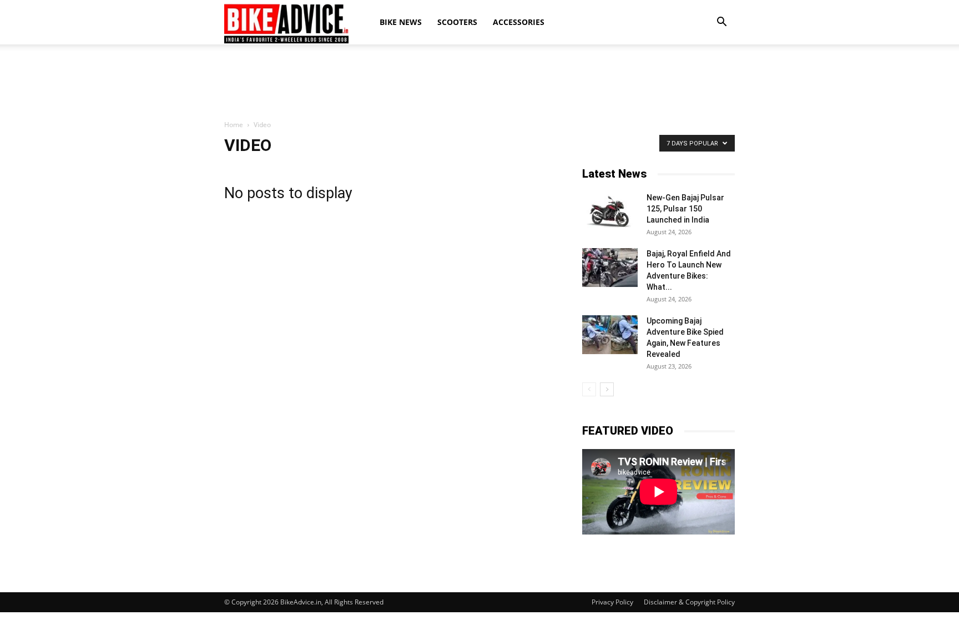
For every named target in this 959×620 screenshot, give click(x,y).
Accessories (518, 22)
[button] (721, 22)
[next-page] (607, 389)
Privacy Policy (612, 602)
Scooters (457, 22)
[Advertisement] (479, 83)
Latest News (614, 173)
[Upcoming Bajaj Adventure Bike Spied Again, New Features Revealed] (610, 334)
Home (233, 124)
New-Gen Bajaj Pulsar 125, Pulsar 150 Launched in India (685, 208)
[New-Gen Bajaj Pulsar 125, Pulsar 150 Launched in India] (610, 211)
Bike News (401, 22)
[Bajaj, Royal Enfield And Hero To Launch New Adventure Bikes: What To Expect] (610, 267)
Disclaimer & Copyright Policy (689, 602)
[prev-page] (589, 389)
